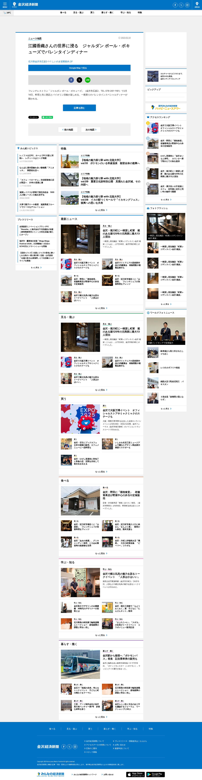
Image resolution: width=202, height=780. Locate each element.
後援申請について (122, 748)
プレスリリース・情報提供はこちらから (131, 741)
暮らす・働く (107, 12)
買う (92, 12)
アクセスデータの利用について (98, 745)
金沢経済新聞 (25, 5)
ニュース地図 (34, 38)
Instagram (187, 5)
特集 (140, 12)
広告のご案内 (91, 748)
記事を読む (79, 107)
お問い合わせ (120, 745)
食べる (63, 12)
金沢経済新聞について (95, 741)
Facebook (175, 5)
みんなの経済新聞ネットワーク (50, 774)
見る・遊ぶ (78, 12)
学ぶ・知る (126, 12)
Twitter (181, 5)
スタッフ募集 (91, 752)
